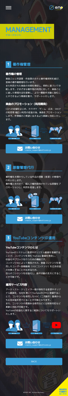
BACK (34, 361)
